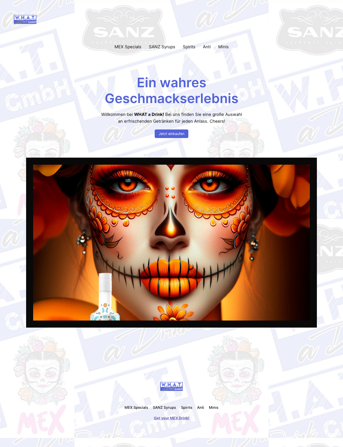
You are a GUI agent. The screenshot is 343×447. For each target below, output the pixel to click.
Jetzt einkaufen (171, 133)
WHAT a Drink (59, 19)
